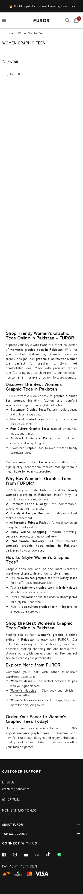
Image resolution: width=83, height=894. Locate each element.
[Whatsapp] (40, 855)
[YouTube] (29, 855)
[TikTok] (51, 854)
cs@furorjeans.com (15, 788)
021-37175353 (11, 799)
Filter (13, 61)
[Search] (67, 20)
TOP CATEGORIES (14, 834)
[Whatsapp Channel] (62, 855)
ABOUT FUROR (12, 824)
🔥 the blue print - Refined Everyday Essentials (39, 6)
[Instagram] (18, 855)
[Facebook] (7, 855)
